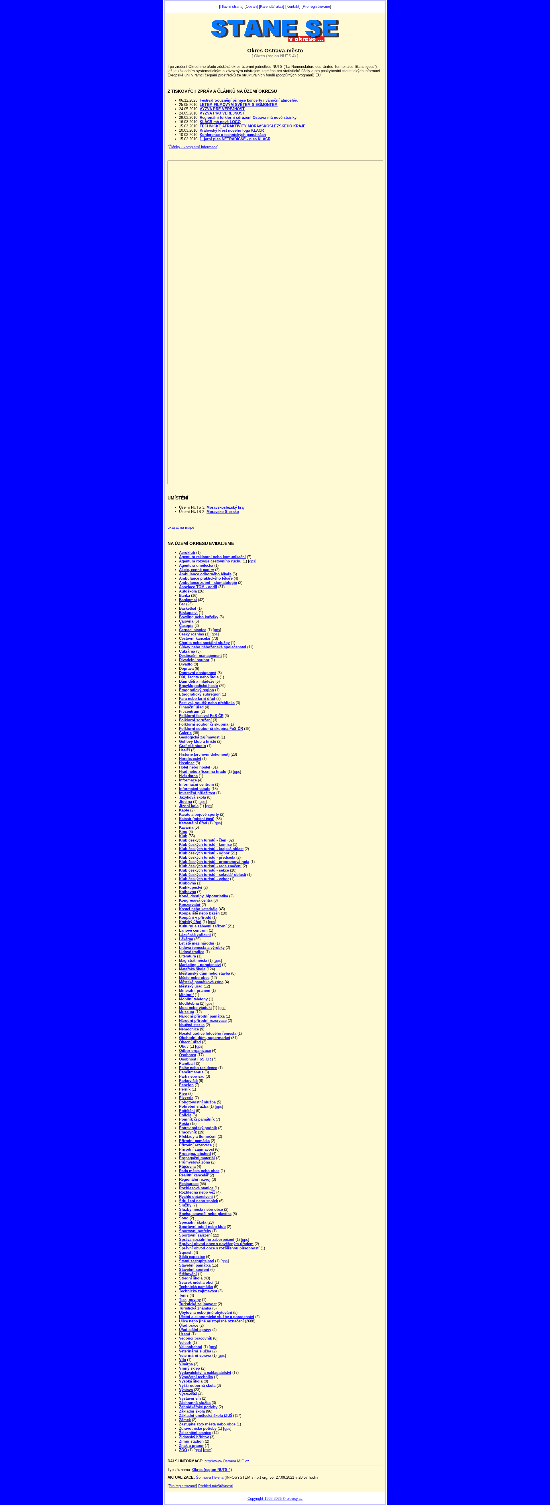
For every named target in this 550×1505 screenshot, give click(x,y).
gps (252, 561)
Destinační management (200, 655)
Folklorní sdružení (195, 720)
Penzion (186, 1085)
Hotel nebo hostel (194, 767)
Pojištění (187, 1111)
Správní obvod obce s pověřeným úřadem (216, 1244)
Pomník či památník (197, 1119)
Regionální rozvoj (195, 1179)
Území (184, 1334)
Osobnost (187, 1055)
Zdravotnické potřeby (198, 1428)
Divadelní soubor (194, 660)
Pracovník (188, 1132)
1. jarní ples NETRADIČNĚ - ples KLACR (235, 139)
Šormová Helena (209, 1477)
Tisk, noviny (190, 1299)
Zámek (185, 1420)
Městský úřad (191, 986)
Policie (185, 1115)
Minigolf (186, 995)
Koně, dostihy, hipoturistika (203, 896)
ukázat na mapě (181, 527)
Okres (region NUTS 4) (212, 1470)
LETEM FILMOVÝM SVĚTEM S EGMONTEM (239, 104)
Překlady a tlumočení (198, 1136)
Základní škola (192, 1411)
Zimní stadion (191, 1441)
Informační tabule (194, 789)
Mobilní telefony (193, 999)
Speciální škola (192, 1222)
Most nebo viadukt (195, 1008)
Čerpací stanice (192, 630)
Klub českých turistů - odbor (204, 853)
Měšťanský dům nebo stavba (204, 973)
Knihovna (187, 892)
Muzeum (186, 1012)
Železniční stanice (195, 1433)
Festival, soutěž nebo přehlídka (207, 703)
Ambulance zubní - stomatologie (208, 582)
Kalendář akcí (271, 6)
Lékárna (186, 939)
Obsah (251, 6)
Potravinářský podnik (198, 1128)
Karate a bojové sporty (199, 814)
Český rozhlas (191, 634)
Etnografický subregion (200, 694)
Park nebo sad (192, 1076)
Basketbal (187, 608)
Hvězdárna (188, 776)
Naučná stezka (192, 1025)
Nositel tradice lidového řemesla (207, 1033)
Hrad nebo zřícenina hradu (202, 771)
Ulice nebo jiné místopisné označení (211, 1321)
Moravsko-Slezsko (223, 511)
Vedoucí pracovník (195, 1338)
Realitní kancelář (194, 1175)
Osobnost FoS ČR (195, 1059)
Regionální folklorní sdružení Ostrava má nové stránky (248, 117)
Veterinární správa (195, 1355)
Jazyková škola (192, 797)
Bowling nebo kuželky (198, 617)
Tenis (183, 1295)
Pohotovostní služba (197, 1102)
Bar (182, 604)
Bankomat (188, 600)
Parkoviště (188, 1081)
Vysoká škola (191, 1381)
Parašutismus (191, 1072)
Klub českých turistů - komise (205, 844)
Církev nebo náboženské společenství (212, 647)
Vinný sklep (189, 1368)
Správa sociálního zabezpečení (206, 1239)
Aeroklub (187, 552)
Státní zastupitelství (196, 1261)
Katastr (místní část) (196, 819)
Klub (183, 836)
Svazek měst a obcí (196, 1282)
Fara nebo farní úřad (197, 698)
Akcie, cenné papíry (196, 570)
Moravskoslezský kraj (226, 507)
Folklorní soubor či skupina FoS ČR (211, 728)
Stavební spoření (194, 1269)
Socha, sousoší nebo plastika (205, 1214)
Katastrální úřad (193, 823)
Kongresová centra (195, 900)
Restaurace (189, 1184)
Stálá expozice (192, 1257)
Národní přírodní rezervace (203, 1020)
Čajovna (186, 621)
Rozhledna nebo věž (197, 1192)
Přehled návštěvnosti (215, 1486)
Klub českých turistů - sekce (204, 870)
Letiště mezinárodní (196, 943)
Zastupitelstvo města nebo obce (207, 1424)
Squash (185, 1252)
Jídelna (185, 801)
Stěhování (188, 1274)
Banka (184, 595)
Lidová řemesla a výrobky (202, 947)
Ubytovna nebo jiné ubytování (205, 1312)
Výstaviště (188, 1394)
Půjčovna (187, 1166)
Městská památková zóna (201, 982)
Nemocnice (189, 1029)
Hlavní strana (231, 6)
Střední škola (191, 1278)
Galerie (185, 733)
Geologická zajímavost (199, 737)
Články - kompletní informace (193, 147)
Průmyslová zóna (194, 1162)
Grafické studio (192, 746)
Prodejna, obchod (195, 1154)
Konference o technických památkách (233, 135)
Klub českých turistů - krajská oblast (211, 849)
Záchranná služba (195, 1403)
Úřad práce (188, 1325)
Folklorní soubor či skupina (203, 724)
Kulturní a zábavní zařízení (203, 926)
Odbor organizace (195, 1050)
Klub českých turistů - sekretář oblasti (212, 874)
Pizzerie (186, 1098)
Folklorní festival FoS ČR (201, 716)
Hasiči (184, 750)
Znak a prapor (191, 1445)
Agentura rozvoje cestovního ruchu (210, 561)
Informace (188, 780)
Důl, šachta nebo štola (199, 677)
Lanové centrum (193, 930)
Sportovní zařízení (195, 1235)
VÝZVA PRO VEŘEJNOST (222, 113)
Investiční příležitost (197, 793)
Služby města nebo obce (201, 1209)
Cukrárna (187, 651)
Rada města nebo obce (199, 1171)
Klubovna (187, 883)
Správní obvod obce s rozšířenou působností (219, 1248)
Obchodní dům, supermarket (204, 1038)
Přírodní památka (194, 1141)
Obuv (183, 1046)
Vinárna (186, 1364)
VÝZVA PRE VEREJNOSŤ (222, 109)
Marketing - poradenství (200, 965)
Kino (183, 831)
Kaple (184, 810)
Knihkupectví (190, 887)
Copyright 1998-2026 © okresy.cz (275, 1498)
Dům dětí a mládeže (196, 681)
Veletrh (185, 1342)
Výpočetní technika (196, 1377)
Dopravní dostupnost (197, 673)
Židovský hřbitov (194, 1437)
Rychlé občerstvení (196, 1196)
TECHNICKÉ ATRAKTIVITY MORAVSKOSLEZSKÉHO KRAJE (253, 126)
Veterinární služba (195, 1351)
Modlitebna (189, 1003)
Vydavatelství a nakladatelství (205, 1372)
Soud (183, 1218)
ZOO (183, 1450)
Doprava (186, 668)
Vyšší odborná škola (197, 1385)
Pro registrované (316, 6)
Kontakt (292, 6)
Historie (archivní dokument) (204, 754)
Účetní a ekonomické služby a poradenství (216, 1317)
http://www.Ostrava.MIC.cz (227, 1461)
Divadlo (185, 664)
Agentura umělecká (196, 565)
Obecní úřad (190, 1042)
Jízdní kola (189, 806)
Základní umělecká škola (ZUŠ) (206, 1415)
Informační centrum (196, 784)
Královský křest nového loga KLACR (232, 130)
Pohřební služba (193, 1106)
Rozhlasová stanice (196, 1188)
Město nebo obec (194, 977)
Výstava (186, 1390)
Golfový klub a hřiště (197, 741)
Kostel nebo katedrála (198, 909)
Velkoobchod (190, 1347)
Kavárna (186, 827)
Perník (184, 1089)
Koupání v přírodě (195, 917)
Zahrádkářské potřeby (198, 1407)
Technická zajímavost (198, 1291)
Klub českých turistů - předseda (207, 857)
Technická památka (196, 1287)
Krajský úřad (190, 922)
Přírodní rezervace (195, 1145)
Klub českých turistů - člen (202, 840)
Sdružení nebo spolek (198, 1201)
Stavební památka (195, 1265)
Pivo (183, 1093)
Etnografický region (196, 690)
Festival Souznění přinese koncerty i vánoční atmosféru (249, 100)
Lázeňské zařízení (195, 935)
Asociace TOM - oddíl (198, 587)
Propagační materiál (197, 1158)
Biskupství (188, 613)
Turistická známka (195, 1308)
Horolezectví (190, 759)
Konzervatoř (190, 904)
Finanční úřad (191, 707)
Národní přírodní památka (202, 1016)
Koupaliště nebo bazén (199, 913)
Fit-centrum (189, 711)
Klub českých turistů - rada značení (210, 866)
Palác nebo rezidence (198, 1068)
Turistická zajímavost (198, 1304)
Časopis (186, 625)
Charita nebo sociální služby (204, 643)
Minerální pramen (194, 990)
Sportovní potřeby (195, 1231)
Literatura (187, 956)
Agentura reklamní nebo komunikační (212, 557)
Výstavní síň (190, 1398)
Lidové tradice (191, 952)
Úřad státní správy (195, 1330)
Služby (185, 1205)
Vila (182, 1360)
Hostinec (187, 763)
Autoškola (188, 591)
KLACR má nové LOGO (220, 122)
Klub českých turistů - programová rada (214, 862)
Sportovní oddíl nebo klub (202, 1226)
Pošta (184, 1123)
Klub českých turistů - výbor (204, 879)
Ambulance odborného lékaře (205, 574)
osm (207, 1450)
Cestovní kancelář (195, 638)
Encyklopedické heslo (198, 686)
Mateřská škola (192, 969)
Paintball (187, 1063)
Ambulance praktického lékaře (206, 578)
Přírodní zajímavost (196, 1149)
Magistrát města (193, 960)
